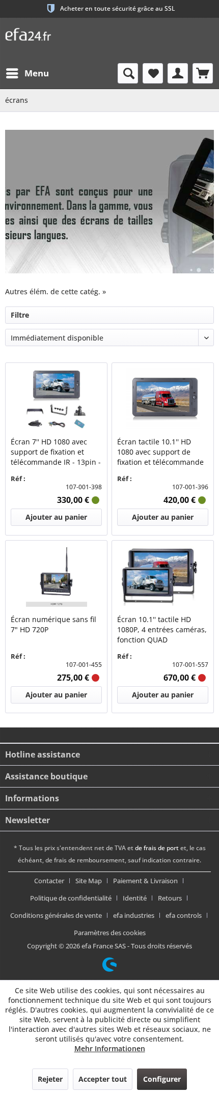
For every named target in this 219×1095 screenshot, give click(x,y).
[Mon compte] (178, 73)
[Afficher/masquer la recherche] (128, 73)
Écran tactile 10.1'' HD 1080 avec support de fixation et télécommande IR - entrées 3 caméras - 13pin (160, 452)
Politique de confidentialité (71, 898)
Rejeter (50, 1079)
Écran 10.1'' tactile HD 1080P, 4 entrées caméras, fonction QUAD (162, 629)
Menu (36, 73)
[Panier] (203, 73)
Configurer (162, 1079)
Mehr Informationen (109, 1048)
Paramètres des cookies (110, 932)
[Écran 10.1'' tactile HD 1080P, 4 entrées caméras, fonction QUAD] (162, 576)
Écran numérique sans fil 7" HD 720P (53, 624)
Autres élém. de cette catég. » (55, 291)
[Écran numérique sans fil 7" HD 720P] (56, 576)
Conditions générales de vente (56, 915)
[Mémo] (153, 73)
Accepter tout (102, 1079)
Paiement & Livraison (145, 880)
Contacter (49, 880)
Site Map (88, 880)
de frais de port (157, 848)
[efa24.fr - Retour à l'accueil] (32, 32)
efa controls (184, 915)
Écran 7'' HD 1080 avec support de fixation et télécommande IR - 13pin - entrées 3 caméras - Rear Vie (56, 452)
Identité (135, 898)
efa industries (133, 915)
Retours (170, 898)
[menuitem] (27, 73)
